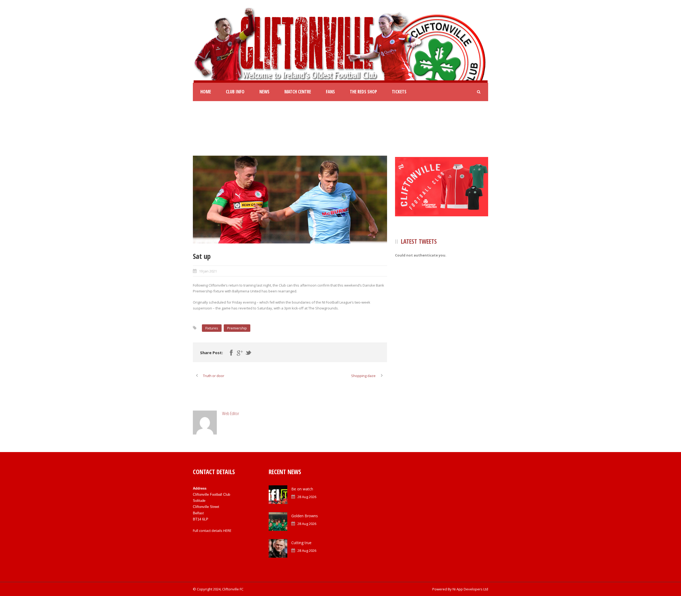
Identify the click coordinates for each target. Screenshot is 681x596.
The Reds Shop (363, 92)
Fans (330, 92)
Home (205, 92)
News (264, 92)
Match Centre (297, 92)
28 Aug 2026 (306, 496)
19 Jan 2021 (208, 271)
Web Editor (230, 413)
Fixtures (211, 328)
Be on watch (302, 488)
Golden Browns (304, 515)
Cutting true (301, 542)
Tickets (399, 92)
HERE (227, 530)
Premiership (237, 328)
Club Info (235, 92)
